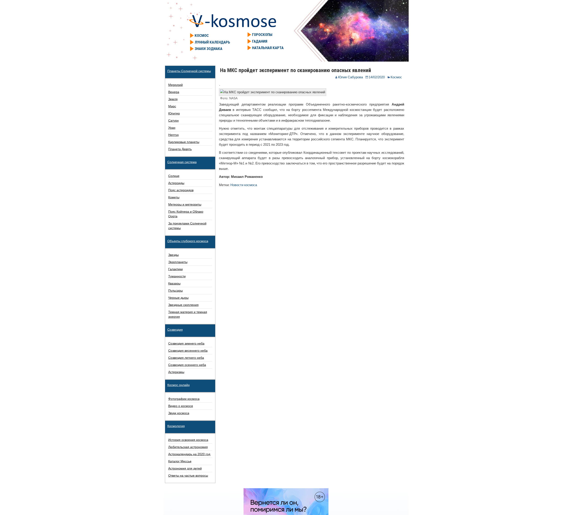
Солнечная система (182, 162)
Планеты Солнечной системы (189, 71)
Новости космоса (243, 185)
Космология (176, 426)
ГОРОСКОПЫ (262, 34)
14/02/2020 (377, 77)
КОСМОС (202, 35)
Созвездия (175, 329)
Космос (396, 77)
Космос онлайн (178, 385)
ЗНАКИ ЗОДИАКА (208, 48)
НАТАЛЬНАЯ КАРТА (268, 48)
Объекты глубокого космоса (187, 241)
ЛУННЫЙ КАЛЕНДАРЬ (212, 42)
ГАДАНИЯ (259, 41)
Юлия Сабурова (350, 77)
